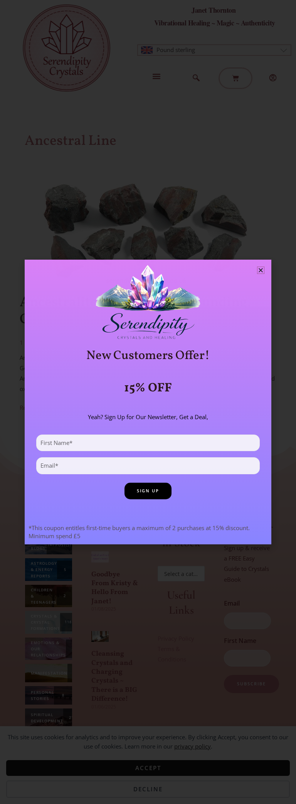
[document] (148, 402)
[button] (261, 270)
